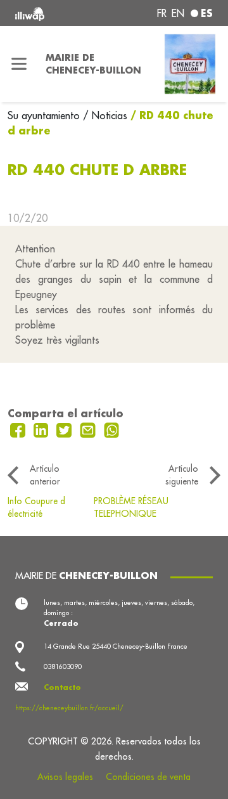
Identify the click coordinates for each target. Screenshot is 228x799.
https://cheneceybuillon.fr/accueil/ (69, 707)
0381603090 (63, 666)
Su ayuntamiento (45, 115)
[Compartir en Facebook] (19, 428)
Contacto (62, 687)
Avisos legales (65, 777)
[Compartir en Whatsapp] (111, 428)
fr (162, 13)
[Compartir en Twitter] (65, 428)
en (178, 13)
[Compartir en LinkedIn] (42, 428)
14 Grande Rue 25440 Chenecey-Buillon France (115, 646)
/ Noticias (105, 115)
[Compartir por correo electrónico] (89, 428)
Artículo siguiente (181, 475)
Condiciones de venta (148, 777)
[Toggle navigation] (19, 64)
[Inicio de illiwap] (52, 13)
